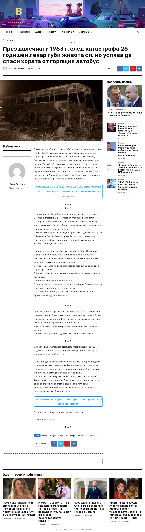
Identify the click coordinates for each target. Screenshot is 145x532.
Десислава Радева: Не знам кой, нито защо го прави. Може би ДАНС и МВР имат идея (130, 169)
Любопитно (8, 40)
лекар (80, 436)
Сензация (50, 419)
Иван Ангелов (17, 69)
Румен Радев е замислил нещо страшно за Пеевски (124, 114)
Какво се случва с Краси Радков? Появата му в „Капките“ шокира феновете (127, 131)
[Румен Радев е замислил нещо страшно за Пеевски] (124, 96)
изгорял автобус (56, 436)
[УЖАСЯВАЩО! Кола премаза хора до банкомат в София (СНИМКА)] (111, 183)
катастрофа (70, 436)
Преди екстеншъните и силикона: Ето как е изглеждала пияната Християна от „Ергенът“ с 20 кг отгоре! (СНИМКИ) (19, 508)
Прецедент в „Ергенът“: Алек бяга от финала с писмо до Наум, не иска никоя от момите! (89, 507)
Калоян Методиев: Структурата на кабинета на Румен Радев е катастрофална (128, 150)
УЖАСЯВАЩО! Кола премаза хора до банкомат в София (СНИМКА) (128, 186)
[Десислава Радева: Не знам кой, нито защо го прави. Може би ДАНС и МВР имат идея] (111, 166)
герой (44, 436)
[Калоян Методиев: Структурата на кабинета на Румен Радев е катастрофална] (111, 146)
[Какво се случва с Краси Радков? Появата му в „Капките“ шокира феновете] (111, 127)
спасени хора (91, 436)
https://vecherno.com (17, 188)
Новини (110, 109)
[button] (138, 32)
